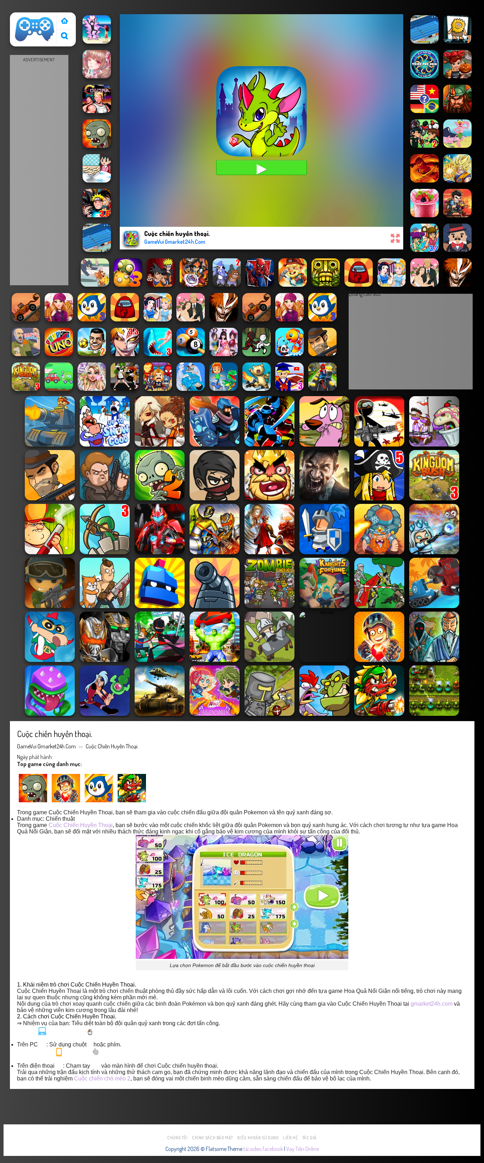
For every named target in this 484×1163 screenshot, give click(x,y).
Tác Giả (309, 1137)
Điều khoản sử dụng (257, 1137)
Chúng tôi (177, 1137)
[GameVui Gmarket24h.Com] (34, 29)
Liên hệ (290, 1137)
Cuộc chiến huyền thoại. (112, 746)
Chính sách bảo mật (212, 1137)
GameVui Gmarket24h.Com (46, 746)
